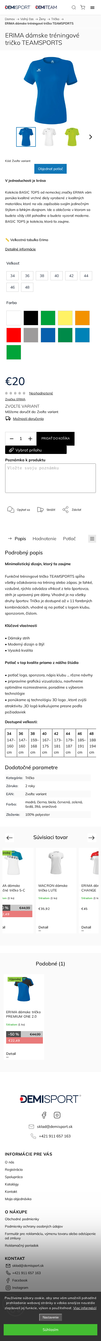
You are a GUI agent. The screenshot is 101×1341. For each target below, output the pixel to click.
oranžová (49, 806)
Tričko (29, 778)
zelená (77, 802)
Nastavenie (51, 1317)
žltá (37, 806)
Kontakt (11, 1191)
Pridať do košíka (55, 438)
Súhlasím (50, 1329)
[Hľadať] (73, 7)
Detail (47, 927)
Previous (10, 838)
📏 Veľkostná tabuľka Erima (26, 240)
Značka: (15, 399)
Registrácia (14, 1169)
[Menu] (92, 7)
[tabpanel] (60, 890)
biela (52, 802)
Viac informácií (85, 1308)
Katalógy (12, 1184)
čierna (42, 802)
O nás (9, 1162)
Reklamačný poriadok (21, 1245)
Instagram (57, 1115)
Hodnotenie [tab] (44, 538)
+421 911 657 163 (55, 1136)
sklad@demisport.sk (55, 1126)
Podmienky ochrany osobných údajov (34, 1226)
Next (92, 838)
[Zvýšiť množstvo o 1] (30, 438)
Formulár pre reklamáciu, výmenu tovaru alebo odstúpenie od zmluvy (50, 1235)
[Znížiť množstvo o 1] (11, 438)
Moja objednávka (18, 1199)
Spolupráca (14, 1177)
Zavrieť (84, 522)
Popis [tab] (20, 538)
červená (63, 802)
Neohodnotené (41, 393)
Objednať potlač (50, 169)
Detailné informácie (20, 249)
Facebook (44, 1115)
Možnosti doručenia (28, 418)
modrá (30, 802)
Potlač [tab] (69, 538)
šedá (29, 806)
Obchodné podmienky (22, 1219)
